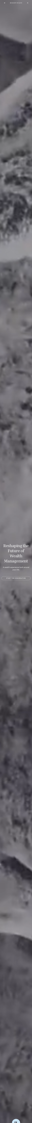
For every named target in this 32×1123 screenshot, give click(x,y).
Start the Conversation (16, 578)
